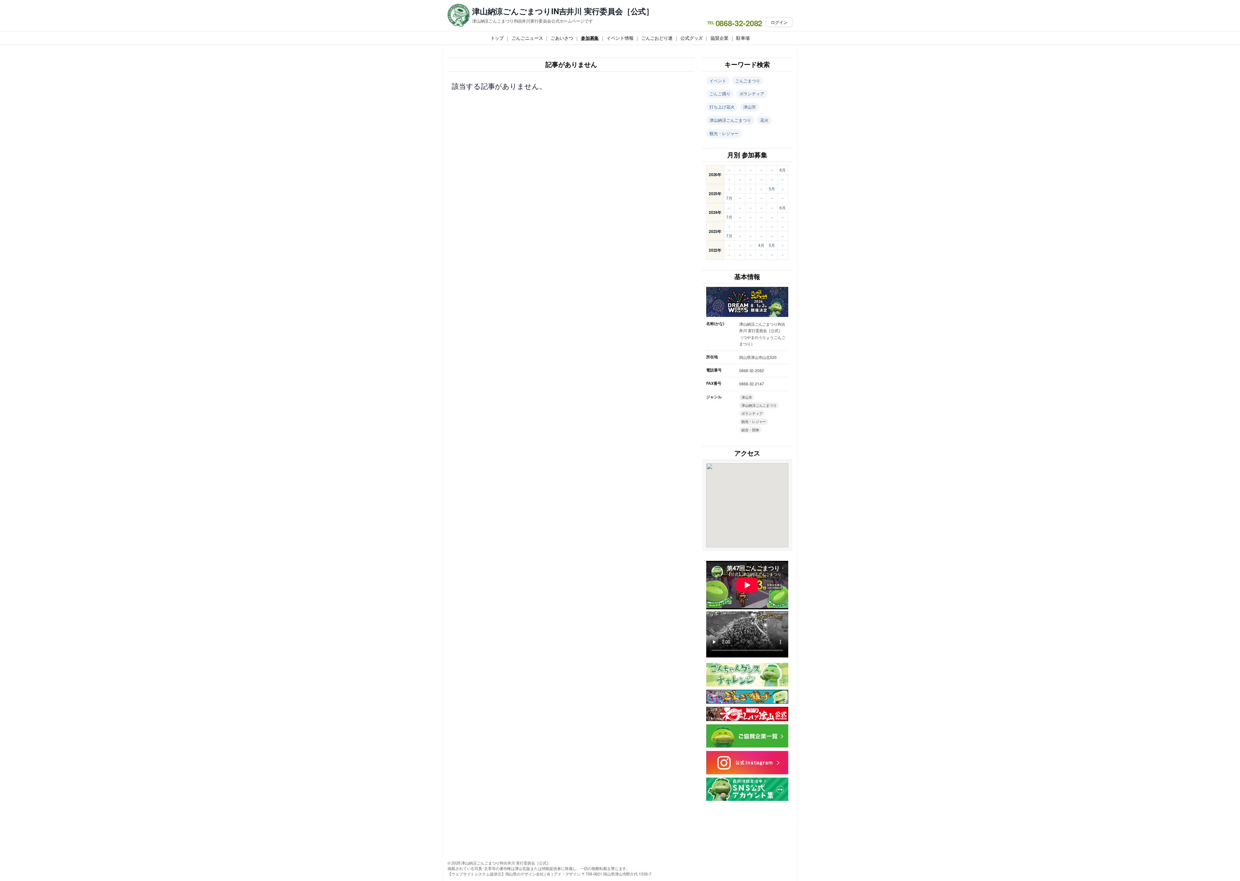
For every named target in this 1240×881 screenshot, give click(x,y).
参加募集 (590, 38)
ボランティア (751, 93)
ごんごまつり (747, 81)
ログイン (779, 22)
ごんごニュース (527, 38)
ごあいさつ (562, 38)
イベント (717, 81)
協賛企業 (719, 38)
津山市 (749, 107)
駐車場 (743, 38)
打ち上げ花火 (721, 107)
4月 (761, 245)
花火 (764, 120)
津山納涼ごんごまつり (730, 120)
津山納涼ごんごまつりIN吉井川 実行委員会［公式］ (563, 11)
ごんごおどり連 (657, 38)
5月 (772, 188)
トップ (497, 38)
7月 (729, 198)
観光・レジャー (724, 133)
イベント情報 (619, 38)
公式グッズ (691, 38)
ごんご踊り (719, 93)
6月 (783, 170)
